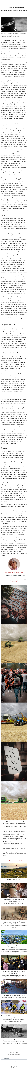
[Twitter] (13, 1067)
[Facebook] (11, 1067)
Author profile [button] (14, 581)
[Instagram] (16, 1067)
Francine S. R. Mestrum (17, 15)
